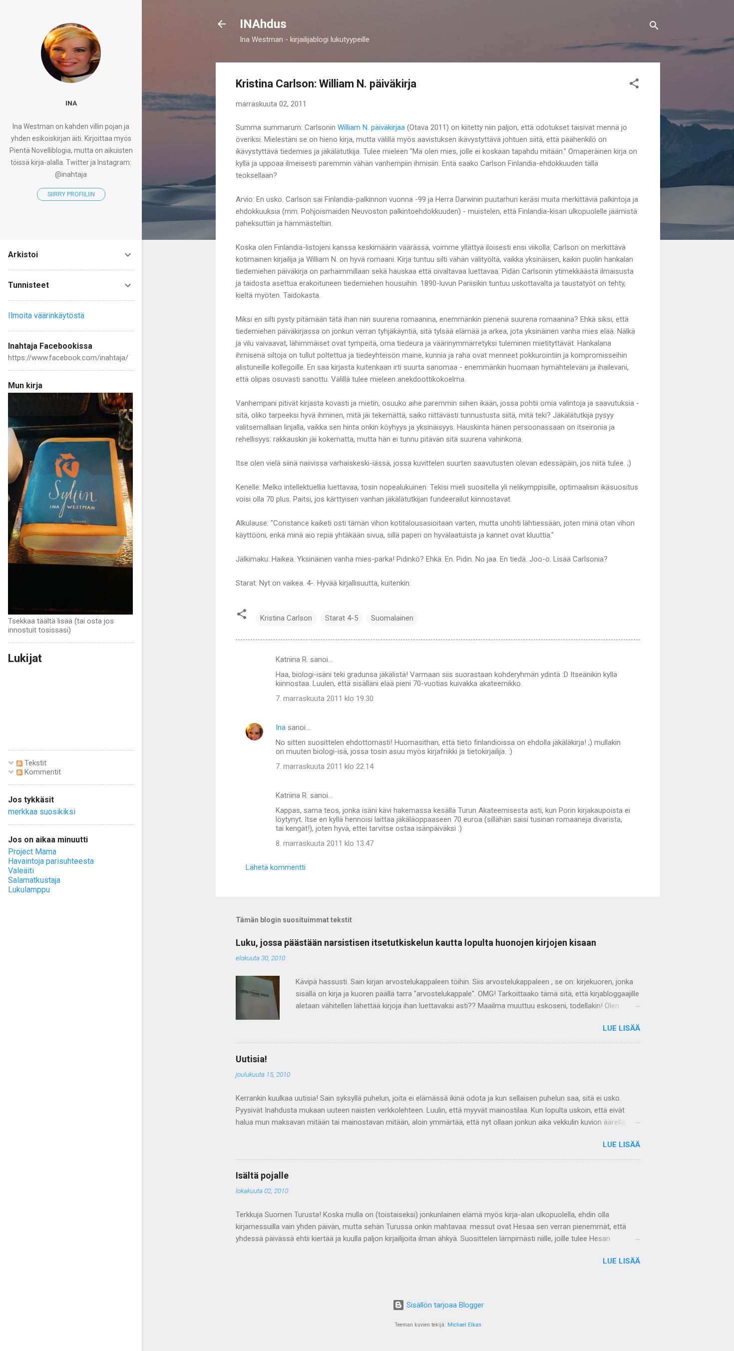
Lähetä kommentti (276, 867)
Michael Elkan (464, 1325)
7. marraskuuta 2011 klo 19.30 (324, 698)
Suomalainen (392, 618)
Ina (281, 727)
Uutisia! (251, 1059)
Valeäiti (21, 870)
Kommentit (41, 771)
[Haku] (654, 27)
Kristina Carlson (286, 618)
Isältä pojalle (262, 1175)
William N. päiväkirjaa (372, 127)
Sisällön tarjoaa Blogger (444, 1305)
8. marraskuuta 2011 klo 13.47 (324, 843)
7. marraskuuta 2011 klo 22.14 (324, 766)
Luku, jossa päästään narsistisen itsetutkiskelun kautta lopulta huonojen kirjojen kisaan (416, 942)
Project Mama (32, 851)
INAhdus (263, 24)
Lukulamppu (29, 889)
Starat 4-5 (341, 618)
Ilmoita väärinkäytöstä (46, 315)
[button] (634, 85)
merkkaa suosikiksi (41, 811)
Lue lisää (621, 1028)
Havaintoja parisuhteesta (51, 861)
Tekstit (34, 762)
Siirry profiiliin (71, 194)
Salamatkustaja (34, 880)
